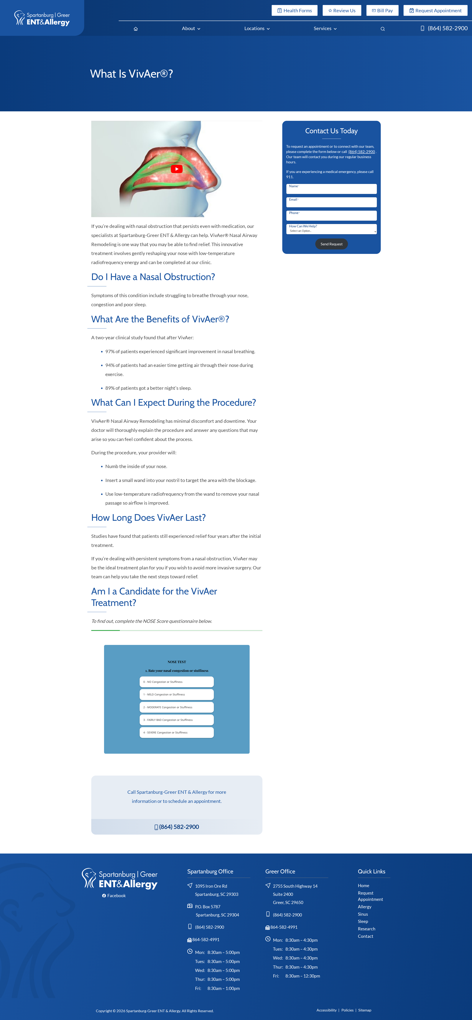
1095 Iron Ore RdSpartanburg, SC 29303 (216, 890)
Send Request (332, 244)
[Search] (383, 28)
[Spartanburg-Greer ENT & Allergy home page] (42, 18)
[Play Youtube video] (176, 169)
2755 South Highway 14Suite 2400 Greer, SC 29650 (295, 894)
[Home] (136, 28)
